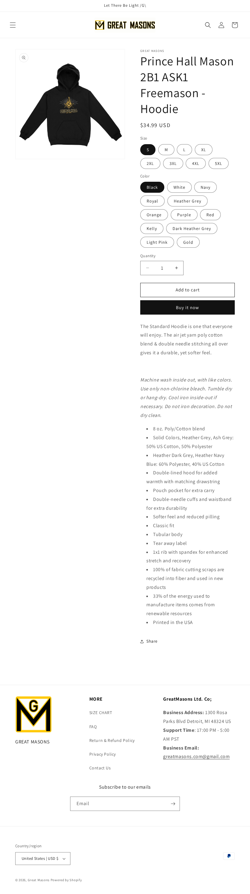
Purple (184, 214)
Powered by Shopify (66, 880)
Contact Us (100, 768)
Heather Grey (187, 201)
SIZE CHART (100, 712)
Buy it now (187, 307)
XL (203, 149)
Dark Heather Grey (192, 228)
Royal (152, 201)
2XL (150, 163)
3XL (173, 163)
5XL (218, 163)
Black (152, 187)
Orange (154, 214)
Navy (205, 187)
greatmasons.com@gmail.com (196, 756)
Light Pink (157, 242)
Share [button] (152, 641)
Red (210, 214)
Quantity (147, 255)
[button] (13, 25)
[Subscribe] (173, 804)
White (179, 187)
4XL (195, 163)
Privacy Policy (102, 754)
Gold (188, 242)
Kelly (152, 228)
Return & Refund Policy (112, 740)
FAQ (93, 726)
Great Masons (39, 880)
